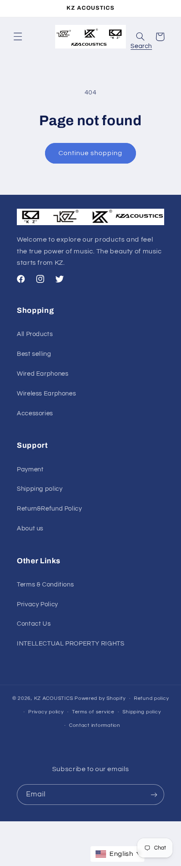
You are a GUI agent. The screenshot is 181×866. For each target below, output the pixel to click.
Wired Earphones (42, 374)
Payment (30, 469)
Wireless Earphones (46, 393)
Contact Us (34, 624)
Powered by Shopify (100, 698)
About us (30, 528)
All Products (35, 334)
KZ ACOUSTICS (54, 698)
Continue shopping (91, 153)
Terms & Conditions (45, 584)
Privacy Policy (37, 604)
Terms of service (93, 712)
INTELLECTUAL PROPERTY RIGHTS (71, 643)
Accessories (35, 413)
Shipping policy (39, 489)
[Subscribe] (154, 794)
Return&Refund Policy (49, 509)
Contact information (94, 725)
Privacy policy (46, 712)
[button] (17, 36)
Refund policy (151, 698)
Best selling (34, 354)
